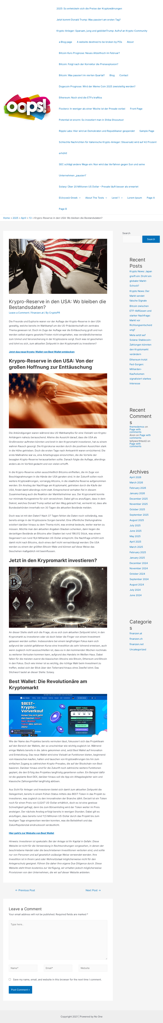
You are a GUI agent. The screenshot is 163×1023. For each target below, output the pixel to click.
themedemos (137, 426)
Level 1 (116, 197)
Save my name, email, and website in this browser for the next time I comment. (57, 979)
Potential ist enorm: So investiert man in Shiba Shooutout (91, 119)
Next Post (93, 890)
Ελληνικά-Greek (68, 197)
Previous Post (25, 890)
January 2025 (137, 557)
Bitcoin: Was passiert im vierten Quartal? (82, 75)
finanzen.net (137, 644)
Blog (112, 75)
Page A (151, 197)
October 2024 (137, 573)
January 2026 (137, 493)
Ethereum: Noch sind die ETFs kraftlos (80, 97)
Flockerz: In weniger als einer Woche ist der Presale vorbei (92, 108)
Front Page (136, 108)
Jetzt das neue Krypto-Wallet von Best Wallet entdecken (41, 351)
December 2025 (139, 498)
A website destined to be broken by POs (99, 41)
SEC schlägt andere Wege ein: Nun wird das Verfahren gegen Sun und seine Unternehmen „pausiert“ (102, 170)
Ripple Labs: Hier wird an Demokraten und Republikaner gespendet (97, 130)
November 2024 (139, 568)
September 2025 (139, 514)
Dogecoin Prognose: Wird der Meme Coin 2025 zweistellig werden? (97, 86)
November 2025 (139, 503)
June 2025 (136, 530)
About (130, 41)
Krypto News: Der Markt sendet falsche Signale (139, 296)
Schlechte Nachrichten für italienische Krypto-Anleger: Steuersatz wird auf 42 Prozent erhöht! (107, 148)
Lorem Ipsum (134, 197)
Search (126, 233)
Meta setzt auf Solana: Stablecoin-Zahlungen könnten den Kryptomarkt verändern (141, 345)
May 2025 (135, 536)
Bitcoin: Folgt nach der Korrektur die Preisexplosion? (88, 64)
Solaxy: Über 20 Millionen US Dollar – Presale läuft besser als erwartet (98, 186)
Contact (123, 75)
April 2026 (135, 477)
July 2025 (135, 525)
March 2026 (136, 482)
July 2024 (135, 589)
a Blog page (65, 41)
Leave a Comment (19, 312)
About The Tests (94, 197)
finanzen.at (37, 312)
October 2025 (137, 509)
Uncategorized (138, 649)
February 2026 (138, 487)
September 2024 (139, 579)
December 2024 (139, 563)
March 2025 (136, 546)
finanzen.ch (136, 638)
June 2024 (136, 595)
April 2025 (135, 541)
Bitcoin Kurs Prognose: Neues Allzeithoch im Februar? (89, 53)
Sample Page (146, 130)
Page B (63, 208)
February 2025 (138, 552)
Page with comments (135, 431)
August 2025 (137, 520)
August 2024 (137, 584)
